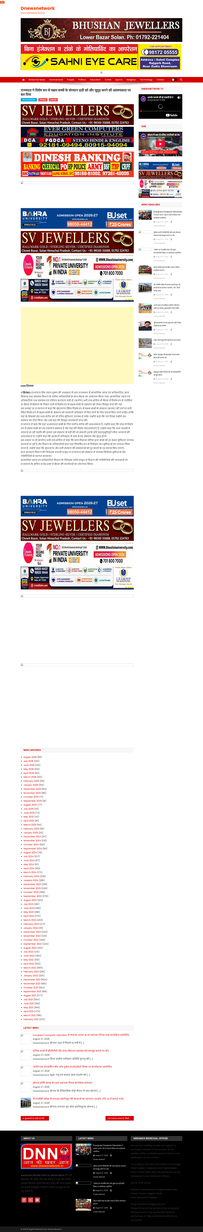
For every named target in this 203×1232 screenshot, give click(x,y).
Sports (118, 79)
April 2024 (28, 868)
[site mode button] (174, 79)
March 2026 (29, 777)
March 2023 (29, 920)
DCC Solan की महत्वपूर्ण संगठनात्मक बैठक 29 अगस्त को (167, 356)
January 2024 (30, 880)
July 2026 (28, 761)
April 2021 (28, 1011)
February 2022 (31, 971)
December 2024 (32, 836)
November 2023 (32, 888)
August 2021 (29, 995)
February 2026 (31, 781)
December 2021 (31, 979)
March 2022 (29, 967)
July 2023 (28, 904)
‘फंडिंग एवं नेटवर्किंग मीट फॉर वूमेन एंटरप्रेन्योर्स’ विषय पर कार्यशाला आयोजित (167, 251)
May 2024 (28, 864)
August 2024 (30, 852)
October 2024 (31, 844)
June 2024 (29, 860)
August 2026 (30, 757)
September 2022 (32, 943)
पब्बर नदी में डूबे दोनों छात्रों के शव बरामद (167, 340)
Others (160, 79)
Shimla (53, 99)
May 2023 (28, 912)
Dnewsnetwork (38, 8)
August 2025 (30, 804)
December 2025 (32, 789)
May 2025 (28, 816)
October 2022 (31, 939)
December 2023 (32, 884)
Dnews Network (159, 226)
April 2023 (28, 916)
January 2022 (30, 975)
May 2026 (28, 769)
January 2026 (30, 785)
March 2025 (29, 824)
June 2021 (28, 1003)
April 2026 (28, 773)
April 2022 (28, 963)
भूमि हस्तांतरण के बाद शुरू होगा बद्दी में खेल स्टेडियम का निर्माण (167, 324)
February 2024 (31, 876)
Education (95, 79)
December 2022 (32, 931)
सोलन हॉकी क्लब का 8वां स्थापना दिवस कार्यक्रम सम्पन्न (166, 268)
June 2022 (28, 955)
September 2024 (32, 848)
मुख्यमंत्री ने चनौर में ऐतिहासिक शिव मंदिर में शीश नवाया (37, 1118)
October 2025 (31, 796)
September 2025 (32, 800)
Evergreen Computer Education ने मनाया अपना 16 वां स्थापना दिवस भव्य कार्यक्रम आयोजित (168, 215)
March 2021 (29, 1015)
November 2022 (32, 935)
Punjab (70, 79)
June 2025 (29, 812)
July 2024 (28, 856)
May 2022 (28, 959)
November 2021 (31, 983)
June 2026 (29, 765)
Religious (131, 79)
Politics (82, 79)
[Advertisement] (77, 326)
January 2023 (30, 928)
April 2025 (28, 820)
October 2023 (31, 892)
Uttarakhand (56, 79)
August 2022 (30, 947)
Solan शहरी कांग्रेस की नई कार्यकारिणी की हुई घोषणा (167, 373)
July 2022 (28, 951)
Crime (108, 79)
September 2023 (32, 896)
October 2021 (30, 987)
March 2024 (29, 872)
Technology (146, 79)
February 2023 (31, 924)
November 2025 (32, 793)
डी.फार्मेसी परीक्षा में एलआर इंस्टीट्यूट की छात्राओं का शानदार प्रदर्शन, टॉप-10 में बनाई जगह (167, 287)
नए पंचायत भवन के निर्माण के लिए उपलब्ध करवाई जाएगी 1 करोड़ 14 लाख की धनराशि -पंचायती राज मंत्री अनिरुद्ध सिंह (121, 1118)
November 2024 (32, 840)
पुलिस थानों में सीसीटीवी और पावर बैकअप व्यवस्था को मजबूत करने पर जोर (167, 233)
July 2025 (28, 808)
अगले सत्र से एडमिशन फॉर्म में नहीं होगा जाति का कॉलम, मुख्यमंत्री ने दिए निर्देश (166, 306)
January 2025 (30, 832)
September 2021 (32, 991)
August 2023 (30, 900)
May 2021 (28, 1007)
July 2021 (28, 999)
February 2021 (31, 1019)
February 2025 (31, 828)
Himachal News (36, 79)
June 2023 (28, 908)
